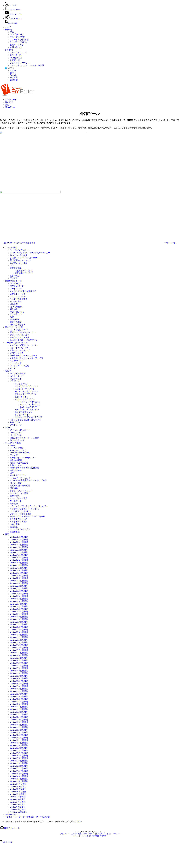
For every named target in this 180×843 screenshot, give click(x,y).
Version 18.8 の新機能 (19, 673)
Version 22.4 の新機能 (19, 581)
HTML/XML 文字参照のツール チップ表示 (28, 480)
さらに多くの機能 (13, 443)
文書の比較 (15, 276)
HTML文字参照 (16, 448)
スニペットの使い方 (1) (30, 402)
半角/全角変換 (16, 460)
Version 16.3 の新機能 (19, 738)
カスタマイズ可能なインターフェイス (26, 358)
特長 (80, 834)
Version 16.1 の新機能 (19, 743)
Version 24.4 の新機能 (19, 560)
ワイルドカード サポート (21, 511)
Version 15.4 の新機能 (19, 761)
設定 (12, 265)
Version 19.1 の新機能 (19, 666)
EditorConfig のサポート (20, 250)
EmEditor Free (10, 815)
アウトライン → (171, 243)
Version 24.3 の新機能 (19, 563)
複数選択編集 (16, 268)
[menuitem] (92, 27)
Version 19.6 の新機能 (19, 653)
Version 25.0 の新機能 (19, 555)
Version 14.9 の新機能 (19, 774)
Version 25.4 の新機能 (19, 545)
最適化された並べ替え (19, 337)
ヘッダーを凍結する (18, 299)
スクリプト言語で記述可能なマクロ (25, 420)
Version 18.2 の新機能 (19, 689)
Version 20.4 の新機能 (19, 632)
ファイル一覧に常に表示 (20, 514)
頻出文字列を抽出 (17, 325)
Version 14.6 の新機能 (19, 781)
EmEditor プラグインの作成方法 (28, 417)
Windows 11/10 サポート (20, 430)
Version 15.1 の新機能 (19, 768)
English (13, 70)
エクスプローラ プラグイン (27, 386)
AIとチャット (16, 379)
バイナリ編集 (16, 483)
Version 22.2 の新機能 (19, 586)
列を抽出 (14, 309)
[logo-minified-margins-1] (17, 95)
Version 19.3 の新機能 (19, 660)
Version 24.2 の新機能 (19, 565)
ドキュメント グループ (20, 350)
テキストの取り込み (18, 519)
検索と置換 (15, 524)
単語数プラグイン (22, 415)
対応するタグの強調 (18, 522)
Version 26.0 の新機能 (19, 542)
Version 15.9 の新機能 (19, 748)
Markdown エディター (19, 450)
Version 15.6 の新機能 (19, 756)
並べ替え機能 (16, 301)
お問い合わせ (16, 47)
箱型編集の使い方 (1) (24, 271)
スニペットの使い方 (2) (30, 404)
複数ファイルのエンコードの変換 (24, 438)
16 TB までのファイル (19, 330)
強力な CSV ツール (13, 281)
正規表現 (14, 278)
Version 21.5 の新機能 (19, 604)
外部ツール (15, 422)
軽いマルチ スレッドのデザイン (24, 340)
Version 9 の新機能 (17, 797)
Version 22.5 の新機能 (19, 578)
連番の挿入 (15, 319)
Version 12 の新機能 (18, 789)
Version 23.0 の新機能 (19, 576)
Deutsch (13, 75)
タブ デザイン (16, 361)
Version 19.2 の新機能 (19, 663)
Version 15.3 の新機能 (19, 763)
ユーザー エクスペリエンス (17, 343)
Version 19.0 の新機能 (19, 668)
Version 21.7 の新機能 (19, 599)
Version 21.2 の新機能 (19, 612)
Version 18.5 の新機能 (19, 681)
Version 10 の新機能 (18, 794)
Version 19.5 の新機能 (19, 655)
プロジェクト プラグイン (26, 394)
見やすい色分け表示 (18, 263)
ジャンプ (14, 455)
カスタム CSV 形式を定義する (23, 291)
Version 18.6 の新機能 (19, 678)
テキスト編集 (11, 247)
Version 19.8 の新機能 (19, 648)
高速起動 (14, 504)
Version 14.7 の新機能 (19, 779)
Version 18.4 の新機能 (19, 684)
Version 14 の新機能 (18, 784)
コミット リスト (22, 384)
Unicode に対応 (16, 433)
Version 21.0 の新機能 (19, 617)
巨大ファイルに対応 (14, 327)
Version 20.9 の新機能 (19, 619)
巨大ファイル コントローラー (23, 332)
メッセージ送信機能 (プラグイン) (24, 509)
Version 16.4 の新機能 (19, 735)
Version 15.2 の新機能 (19, 766)
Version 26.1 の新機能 (19, 540)
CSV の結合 (15, 283)
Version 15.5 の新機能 (19, 758)
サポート (9, 30)
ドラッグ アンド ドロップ (21, 491)
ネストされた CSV (18, 475)
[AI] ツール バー (17, 376)
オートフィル (16, 289)
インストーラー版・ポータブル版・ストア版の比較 (27, 817)
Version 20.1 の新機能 (19, 640)
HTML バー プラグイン (25, 389)
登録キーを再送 (17, 45)
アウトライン (16, 425)
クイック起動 (16, 363)
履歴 (7, 534)
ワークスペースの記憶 (19, 366)
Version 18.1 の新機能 (19, 691)
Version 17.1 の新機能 (19, 717)
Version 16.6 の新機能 (19, 730)
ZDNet (78, 821)
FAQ (12, 32)
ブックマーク (16, 501)
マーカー (14, 368)
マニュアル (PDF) (17, 37)
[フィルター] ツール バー (21, 478)
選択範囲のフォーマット (20, 260)
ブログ (8, 27)
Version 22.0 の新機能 (19, 591)
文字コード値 (16, 465)
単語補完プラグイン (23, 412)
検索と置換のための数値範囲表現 (24, 468)
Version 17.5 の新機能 (19, 707)
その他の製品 (16, 58)
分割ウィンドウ (17, 353)
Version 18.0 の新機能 (19, 694)
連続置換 (14, 527)
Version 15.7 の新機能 (19, 753)
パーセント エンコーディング (23, 458)
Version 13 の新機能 (18, 786)
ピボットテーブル (17, 294)
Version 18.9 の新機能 (19, 671)
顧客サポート (16, 470)
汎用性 (8, 427)
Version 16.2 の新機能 (19, 740)
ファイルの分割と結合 (19, 335)
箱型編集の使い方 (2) (24, 273)
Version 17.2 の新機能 (19, 714)
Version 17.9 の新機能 (19, 696)
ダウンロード (65, 834)
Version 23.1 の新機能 (19, 573)
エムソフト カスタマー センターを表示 (27, 65)
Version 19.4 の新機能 (19, 658)
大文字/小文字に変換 (19, 463)
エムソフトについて (18, 52)
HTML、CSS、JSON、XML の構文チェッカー (30, 253)
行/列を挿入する (17, 312)
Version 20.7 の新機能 (19, 624)
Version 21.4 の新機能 (19, 606)
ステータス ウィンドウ (20, 529)
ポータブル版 (16, 435)
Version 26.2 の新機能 (19, 537)
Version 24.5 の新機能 (19, 558)
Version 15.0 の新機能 (19, 771)
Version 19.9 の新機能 (19, 645)
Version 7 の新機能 (17, 802)
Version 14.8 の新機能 (19, 776)
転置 (12, 317)
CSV (12, 473)
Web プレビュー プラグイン (27, 409)
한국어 (13, 73)
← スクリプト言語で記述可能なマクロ (18, 243)
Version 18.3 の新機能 (19, 686)
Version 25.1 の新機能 (19, 552)
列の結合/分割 (16, 307)
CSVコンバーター (17, 286)
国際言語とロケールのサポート (23, 355)
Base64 (13, 445)
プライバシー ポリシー (20, 63)
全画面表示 (15, 532)
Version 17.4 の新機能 (19, 709)
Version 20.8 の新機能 (19, 622)
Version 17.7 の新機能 (19, 702)
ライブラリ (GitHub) (18, 42)
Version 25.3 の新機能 (19, 547)
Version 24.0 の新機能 (19, 570)
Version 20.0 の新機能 (19, 642)
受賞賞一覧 (15, 60)
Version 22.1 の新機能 (19, 588)
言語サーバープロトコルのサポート (25, 258)
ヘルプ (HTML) (16, 34)
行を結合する (16, 314)
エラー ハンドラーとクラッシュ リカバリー (29, 506)
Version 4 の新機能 (17, 810)
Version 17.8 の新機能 (19, 699)
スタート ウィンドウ (19, 348)
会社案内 (9, 50)
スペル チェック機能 (19, 493)
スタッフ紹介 (16, 55)
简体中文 (14, 77)
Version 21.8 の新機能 (19, 596)
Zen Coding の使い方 (28, 407)
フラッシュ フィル (18, 296)
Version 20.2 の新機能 (19, 637)
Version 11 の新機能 (18, 792)
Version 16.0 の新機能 (19, 745)
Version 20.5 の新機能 (19, 630)
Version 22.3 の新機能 (19, 583)
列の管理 (14, 304)
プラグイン (15, 381)
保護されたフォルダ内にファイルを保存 (27, 516)
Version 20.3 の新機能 (19, 635)
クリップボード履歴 (18, 498)
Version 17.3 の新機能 (19, 712)
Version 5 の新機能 (17, 807)
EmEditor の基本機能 (19, 812)
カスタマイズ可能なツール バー (24, 345)
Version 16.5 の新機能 (19, 732)
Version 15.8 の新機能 (19, 750)
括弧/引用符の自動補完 (20, 486)
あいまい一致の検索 (18, 255)
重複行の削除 (16, 322)
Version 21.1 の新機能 (19, 614)
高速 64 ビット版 (17, 440)
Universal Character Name (20, 453)
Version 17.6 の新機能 (19, 704)
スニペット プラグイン (25, 399)
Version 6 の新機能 (17, 804)
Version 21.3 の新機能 (19, 609)
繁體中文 (14, 80)
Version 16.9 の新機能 (19, 722)
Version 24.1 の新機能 (19, 568)
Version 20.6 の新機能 (19, 627)
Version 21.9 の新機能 (19, 594)
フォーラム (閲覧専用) (19, 40)
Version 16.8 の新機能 (19, 725)
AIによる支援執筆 (18, 373)
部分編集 (14, 488)
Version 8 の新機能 (17, 799)
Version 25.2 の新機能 (19, 550)
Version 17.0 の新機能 (19, 720)
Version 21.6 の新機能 (19, 601)
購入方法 (74, 834)
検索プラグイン (21, 397)
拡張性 (8, 371)
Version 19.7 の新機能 (19, 650)
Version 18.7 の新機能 (19, 676)
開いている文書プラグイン (26, 391)
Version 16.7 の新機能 (19, 727)
